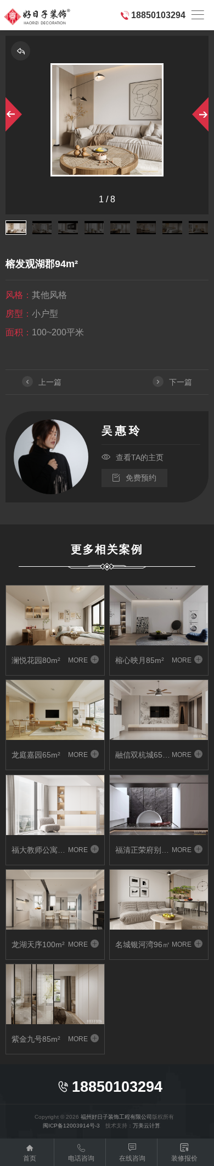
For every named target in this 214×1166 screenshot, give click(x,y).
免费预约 (134, 477)
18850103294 (158, 15)
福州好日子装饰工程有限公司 (116, 1117)
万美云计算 (146, 1126)
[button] (12, 114)
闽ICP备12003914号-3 (71, 1126)
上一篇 (42, 382)
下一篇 (173, 382)
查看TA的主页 (133, 457)
